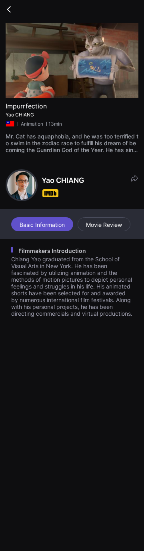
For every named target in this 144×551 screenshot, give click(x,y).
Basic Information (42, 224)
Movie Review (104, 224)
